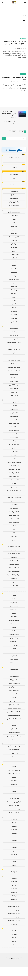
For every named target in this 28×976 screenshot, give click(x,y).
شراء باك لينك (14, 328)
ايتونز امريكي (14, 419)
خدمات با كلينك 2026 (14, 571)
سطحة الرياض (14, 669)
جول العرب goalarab (14, 732)
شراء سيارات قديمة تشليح (14, 718)
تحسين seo (14, 178)
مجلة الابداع (14, 272)
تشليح (14, 697)
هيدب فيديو (14, 286)
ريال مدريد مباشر (14, 609)
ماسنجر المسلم (14, 184)
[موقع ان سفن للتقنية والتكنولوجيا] (14, 2)
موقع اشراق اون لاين (14, 202)
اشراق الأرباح (14, 321)
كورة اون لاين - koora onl (14, 802)
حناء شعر (14, 526)
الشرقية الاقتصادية (14, 237)
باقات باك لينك (14, 339)
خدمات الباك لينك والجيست (14, 546)
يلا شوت (14, 595)
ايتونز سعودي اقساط (14, 423)
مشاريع (14, 582)
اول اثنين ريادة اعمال (14, 157)
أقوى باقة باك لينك (14, 567)
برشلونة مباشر (14, 606)
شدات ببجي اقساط (14, 402)
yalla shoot (14, 599)
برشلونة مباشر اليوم (14, 749)
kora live (14, 822)
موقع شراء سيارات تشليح (14, 708)
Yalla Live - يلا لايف (14, 798)
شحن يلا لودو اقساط (14, 426)
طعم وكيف (14, 297)
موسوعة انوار (14, 318)
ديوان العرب (14, 578)
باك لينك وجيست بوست (14, 370)
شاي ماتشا (14, 536)
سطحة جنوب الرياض (14, 690)
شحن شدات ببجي (14, 487)
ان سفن (14, 219)
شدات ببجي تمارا (14, 405)
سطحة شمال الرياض (14, 683)
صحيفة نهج (14, 247)
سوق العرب (14, 557)
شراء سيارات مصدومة (14, 715)
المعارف (14, 283)
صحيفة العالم (14, 395)
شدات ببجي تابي (14, 412)
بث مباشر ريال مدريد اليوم (14, 736)
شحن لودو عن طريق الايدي (14, 497)
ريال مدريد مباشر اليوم (14, 746)
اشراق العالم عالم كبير (14, 360)
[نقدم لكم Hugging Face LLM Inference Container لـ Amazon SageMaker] (22, 114)
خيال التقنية (14, 226)
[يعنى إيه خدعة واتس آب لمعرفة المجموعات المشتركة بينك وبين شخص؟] (14, 32)
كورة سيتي (14, 728)
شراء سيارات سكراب (14, 701)
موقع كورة (14, 871)
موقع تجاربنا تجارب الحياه (14, 574)
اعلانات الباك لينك (14, 346)
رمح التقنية (14, 290)
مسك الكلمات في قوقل (14, 212)
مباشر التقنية (14, 307)
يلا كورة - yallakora (14, 805)
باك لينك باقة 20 (14, 560)
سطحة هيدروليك (14, 680)
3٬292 (14, 131)
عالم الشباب (14, 167)
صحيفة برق (14, 195)
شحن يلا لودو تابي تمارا (14, 469)
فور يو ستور (14, 455)
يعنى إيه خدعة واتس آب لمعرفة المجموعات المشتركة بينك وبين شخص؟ (14, 44)
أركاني (14, 304)
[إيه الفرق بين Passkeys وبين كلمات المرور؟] (14, 68)
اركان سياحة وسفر (14, 205)
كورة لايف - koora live (14, 906)
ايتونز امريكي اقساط (14, 476)
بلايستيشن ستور (14, 508)
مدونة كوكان (14, 244)
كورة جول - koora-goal (14, 773)
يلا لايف (14, 739)
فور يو (14, 483)
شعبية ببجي (14, 501)
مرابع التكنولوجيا (14, 222)
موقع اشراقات (14, 198)
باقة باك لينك (14, 174)
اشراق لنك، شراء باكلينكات (14, 342)
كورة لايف (14, 826)
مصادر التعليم (14, 374)
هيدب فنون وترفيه (14, 392)
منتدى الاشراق (14, 363)
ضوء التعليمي (14, 191)
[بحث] (2, 2)
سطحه (14, 672)
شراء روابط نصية (14, 335)
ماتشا (14, 533)
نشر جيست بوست (14, 550)
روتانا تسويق (14, 268)
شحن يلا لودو (14, 494)
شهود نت (14, 300)
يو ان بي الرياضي (14, 381)
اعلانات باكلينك (14, 589)
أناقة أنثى (14, 258)
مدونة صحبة (14, 311)
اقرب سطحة (14, 694)
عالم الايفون (14, 240)
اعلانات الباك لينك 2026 (14, 367)
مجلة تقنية (14, 377)
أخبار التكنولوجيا (23, 38)
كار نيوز (14, 251)
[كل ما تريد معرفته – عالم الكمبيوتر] (22, 124)
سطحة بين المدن (14, 676)
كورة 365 (14, 725)
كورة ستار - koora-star (14, 770)
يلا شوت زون (14, 937)
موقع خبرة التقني (14, 254)
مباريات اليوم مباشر (14, 602)
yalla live (14, 760)
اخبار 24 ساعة (14, 388)
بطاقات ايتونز (14, 504)
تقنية (14, 353)
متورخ (14, 261)
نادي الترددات (14, 275)
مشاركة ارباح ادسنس (14, 161)
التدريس (14, 356)
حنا (14, 529)
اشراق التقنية (14, 215)
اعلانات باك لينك (14, 585)
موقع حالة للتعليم (14, 385)
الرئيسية (24, 15)
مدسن (14, 265)
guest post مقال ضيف (14, 553)
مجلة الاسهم (14, 233)
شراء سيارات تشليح (14, 704)
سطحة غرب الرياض (14, 687)
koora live (14, 784)
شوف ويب (14, 229)
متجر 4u (14, 458)
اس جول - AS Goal (14, 812)
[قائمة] (25, 2)
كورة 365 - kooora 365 (14, 809)
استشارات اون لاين (14, 279)
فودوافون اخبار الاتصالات (14, 349)
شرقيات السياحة (14, 314)
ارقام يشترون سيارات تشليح (14, 711)
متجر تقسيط (14, 441)
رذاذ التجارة (14, 293)
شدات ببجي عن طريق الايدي (14, 462)
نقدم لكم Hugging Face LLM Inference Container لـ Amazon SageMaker (9, 113)
